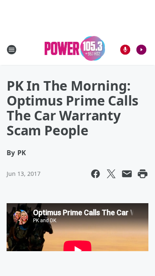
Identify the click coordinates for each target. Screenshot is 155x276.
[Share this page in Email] (127, 174)
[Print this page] (142, 174)
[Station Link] (75, 49)
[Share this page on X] (111, 174)
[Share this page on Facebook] (95, 174)
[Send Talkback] (125, 50)
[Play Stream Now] (141, 50)
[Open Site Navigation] (12, 50)
